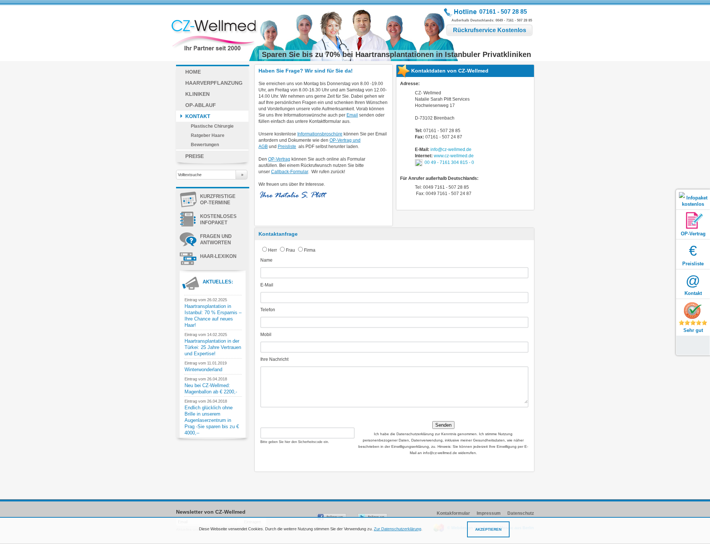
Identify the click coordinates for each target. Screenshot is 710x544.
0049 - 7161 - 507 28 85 (514, 20)
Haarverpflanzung (214, 83)
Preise (194, 156)
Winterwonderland (203, 369)
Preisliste (287, 146)
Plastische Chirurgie (212, 126)
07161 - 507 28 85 (503, 12)
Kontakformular (453, 513)
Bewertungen (205, 144)
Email (352, 115)
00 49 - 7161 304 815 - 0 (449, 162)
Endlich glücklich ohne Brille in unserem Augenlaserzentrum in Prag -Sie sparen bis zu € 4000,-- (212, 420)
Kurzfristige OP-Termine (218, 199)
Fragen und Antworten (215, 239)
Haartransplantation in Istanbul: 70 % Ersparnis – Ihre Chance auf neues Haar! (213, 315)
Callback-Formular (289, 171)
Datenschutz (520, 513)
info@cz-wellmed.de (450, 149)
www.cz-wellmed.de (454, 155)
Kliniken (197, 94)
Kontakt (197, 116)
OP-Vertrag (279, 159)
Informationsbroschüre (319, 134)
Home (193, 72)
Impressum (489, 513)
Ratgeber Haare (207, 135)
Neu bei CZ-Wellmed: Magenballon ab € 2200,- (211, 388)
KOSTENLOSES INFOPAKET (218, 219)
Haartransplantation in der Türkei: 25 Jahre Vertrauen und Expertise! (213, 347)
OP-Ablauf (200, 105)
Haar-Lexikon (218, 256)
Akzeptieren (488, 529)
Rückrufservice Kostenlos (489, 30)
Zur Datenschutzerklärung (397, 529)
